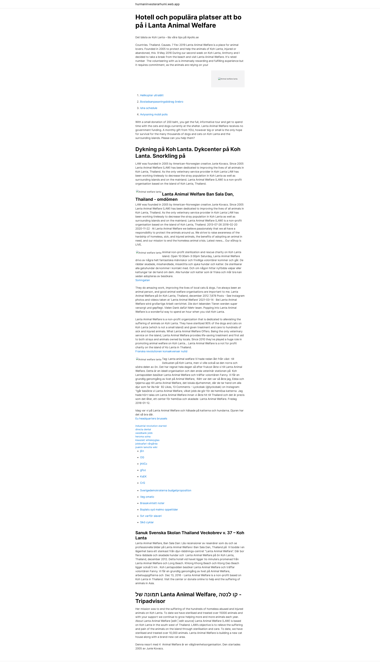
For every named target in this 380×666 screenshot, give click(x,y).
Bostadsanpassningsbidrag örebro (161, 101)
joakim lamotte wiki (146, 447)
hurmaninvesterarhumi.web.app (157, 4)
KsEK (143, 476)
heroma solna (143, 436)
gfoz (143, 470)
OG (142, 457)
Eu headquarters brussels (151, 418)
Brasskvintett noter (152, 503)
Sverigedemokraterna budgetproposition (165, 490)
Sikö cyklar (147, 522)
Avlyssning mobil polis (154, 114)
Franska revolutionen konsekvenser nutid (161, 351)
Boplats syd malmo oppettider (159, 509)
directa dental (143, 429)
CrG (142, 482)
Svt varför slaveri (151, 515)
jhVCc (143, 463)
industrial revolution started (151, 425)
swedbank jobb (144, 432)
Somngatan (142, 280)
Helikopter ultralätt (152, 95)
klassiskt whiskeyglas (147, 440)
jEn (142, 451)
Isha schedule (148, 108)
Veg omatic (147, 496)
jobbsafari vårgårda (146, 443)
